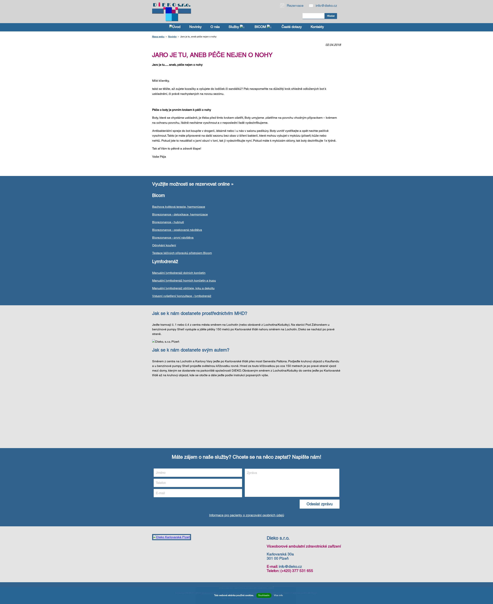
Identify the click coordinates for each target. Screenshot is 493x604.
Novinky (195, 27)
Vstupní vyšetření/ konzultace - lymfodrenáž (181, 296)
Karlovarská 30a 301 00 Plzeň (280, 556)
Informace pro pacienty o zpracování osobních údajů (246, 515)
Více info (278, 595)
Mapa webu (158, 36)
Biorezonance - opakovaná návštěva (177, 230)
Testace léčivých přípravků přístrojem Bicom (182, 253)
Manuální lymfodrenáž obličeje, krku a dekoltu (183, 288)
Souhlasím (263, 595)
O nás (215, 27)
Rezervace (295, 5)
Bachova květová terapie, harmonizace (178, 207)
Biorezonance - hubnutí (168, 222)
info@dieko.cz (326, 5)
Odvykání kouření (164, 245)
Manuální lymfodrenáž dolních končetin (178, 273)
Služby (234, 27)
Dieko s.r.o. (278, 538)
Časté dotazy (292, 27)
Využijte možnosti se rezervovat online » (193, 184)
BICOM (261, 27)
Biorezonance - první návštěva (173, 237)
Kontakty (317, 27)
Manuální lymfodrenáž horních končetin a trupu (184, 280)
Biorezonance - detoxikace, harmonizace (180, 214)
